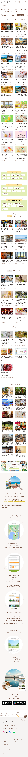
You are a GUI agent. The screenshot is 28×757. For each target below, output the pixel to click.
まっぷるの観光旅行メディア (8, 744)
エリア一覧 (19, 747)
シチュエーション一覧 (13, 749)
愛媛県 (4, 5)
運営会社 (16, 741)
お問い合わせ (19, 739)
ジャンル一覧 (5, 749)
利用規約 (14, 739)
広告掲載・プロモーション (8, 741)
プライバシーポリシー (7, 739)
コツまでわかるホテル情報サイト (9, 747)
